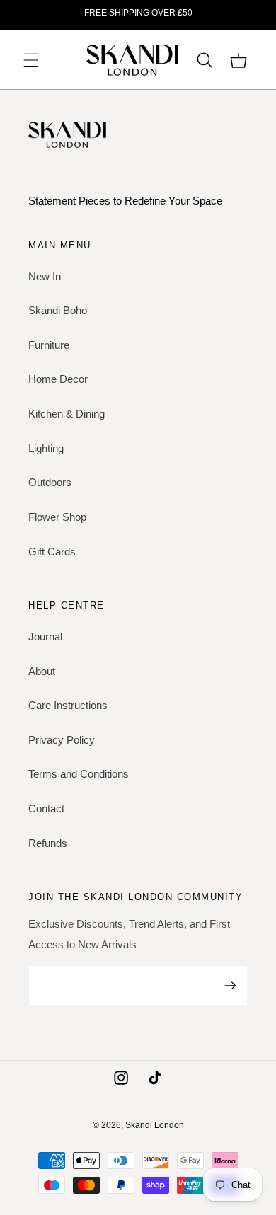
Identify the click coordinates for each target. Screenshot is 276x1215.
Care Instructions (68, 705)
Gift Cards (52, 552)
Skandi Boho (57, 310)
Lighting (46, 448)
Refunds (47, 843)
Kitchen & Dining (66, 414)
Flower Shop (57, 517)
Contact (46, 808)
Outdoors (49, 482)
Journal (45, 636)
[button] (31, 60)
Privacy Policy (61, 740)
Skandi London (154, 1125)
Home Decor (58, 379)
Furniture (48, 345)
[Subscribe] (230, 985)
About (41, 671)
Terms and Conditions (78, 774)
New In (44, 276)
